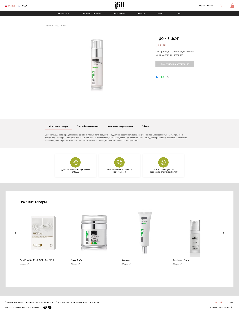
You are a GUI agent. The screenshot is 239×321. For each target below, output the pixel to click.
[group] (119, 243)
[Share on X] (167, 77)
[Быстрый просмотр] (43, 233)
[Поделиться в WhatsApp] (162, 77)
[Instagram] (45, 307)
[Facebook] (49, 307)
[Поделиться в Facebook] (157, 77)
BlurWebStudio (226, 307)
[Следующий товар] (223, 233)
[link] (58, 126)
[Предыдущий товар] (15, 233)
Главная (49, 25)
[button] (232, 5)
